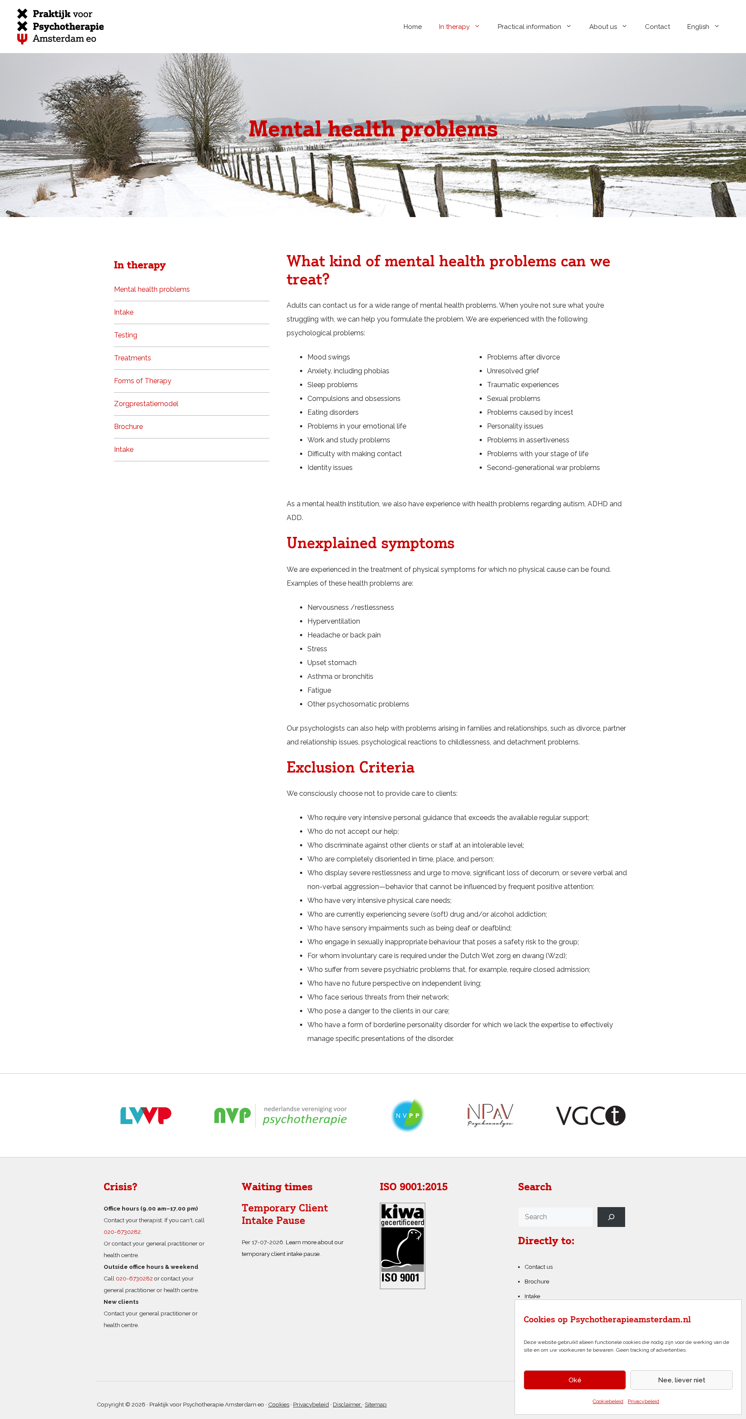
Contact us (539, 1266)
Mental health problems (152, 289)
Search (535, 1187)
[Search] (611, 1217)
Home (413, 27)
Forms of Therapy (142, 381)
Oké (575, 1380)
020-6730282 (134, 1278)
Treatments (132, 358)
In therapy (454, 27)
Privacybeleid (643, 1401)
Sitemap (376, 1404)
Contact (657, 27)
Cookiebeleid (608, 1401)
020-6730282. (123, 1231)
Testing (125, 335)
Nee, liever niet (681, 1380)
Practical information (529, 27)
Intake (123, 312)
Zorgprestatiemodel (146, 404)
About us (603, 27)
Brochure (128, 427)
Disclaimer (347, 1404)
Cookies (278, 1404)
